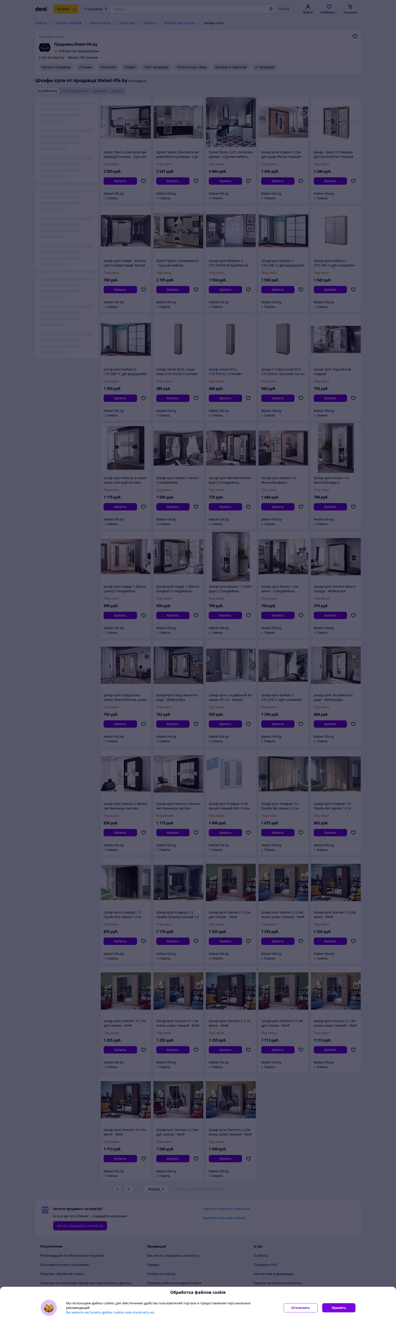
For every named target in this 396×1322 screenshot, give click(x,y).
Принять (339, 1308)
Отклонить (300, 1308)
